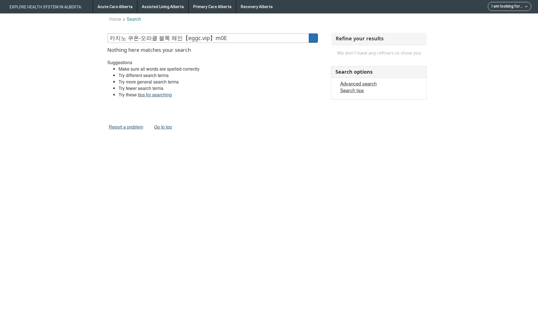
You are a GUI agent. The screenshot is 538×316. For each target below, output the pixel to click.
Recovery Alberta (257, 6)
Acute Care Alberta (115, 6)
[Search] (313, 38)
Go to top (163, 127)
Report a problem (126, 127)
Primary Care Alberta (212, 6)
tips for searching (155, 94)
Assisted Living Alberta (163, 6)
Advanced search (358, 83)
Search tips (352, 90)
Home (115, 19)
